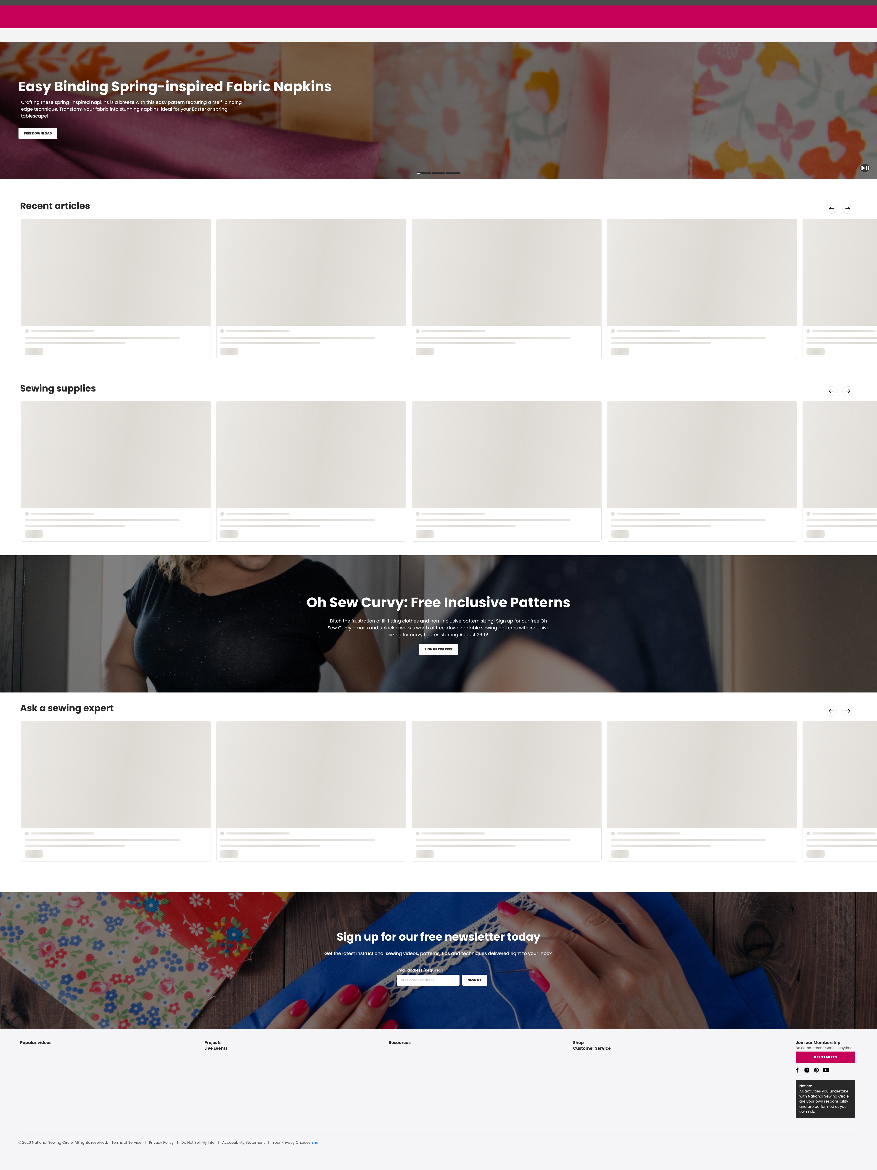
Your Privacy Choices (291, 1142)
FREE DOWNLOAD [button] (38, 133)
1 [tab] (424, 173)
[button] (865, 168)
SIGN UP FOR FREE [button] (438, 649)
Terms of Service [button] (126, 1142)
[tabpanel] (438, 623)
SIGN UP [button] (475, 980)
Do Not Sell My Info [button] (198, 1142)
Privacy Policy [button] (161, 1142)
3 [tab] (453, 173)
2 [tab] (438, 173)
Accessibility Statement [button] (243, 1142)
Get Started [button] (825, 1057)
